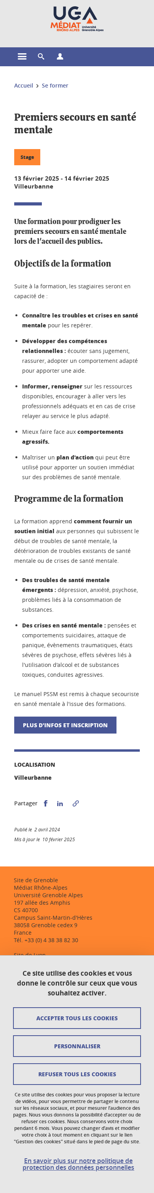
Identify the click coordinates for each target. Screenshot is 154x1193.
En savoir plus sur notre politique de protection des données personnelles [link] (78, 1164)
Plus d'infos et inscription (65, 725)
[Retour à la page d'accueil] (77, 19)
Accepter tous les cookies (77, 1018)
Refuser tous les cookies (77, 1074)
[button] (41, 56)
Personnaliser (77, 1046)
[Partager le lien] (76, 803)
